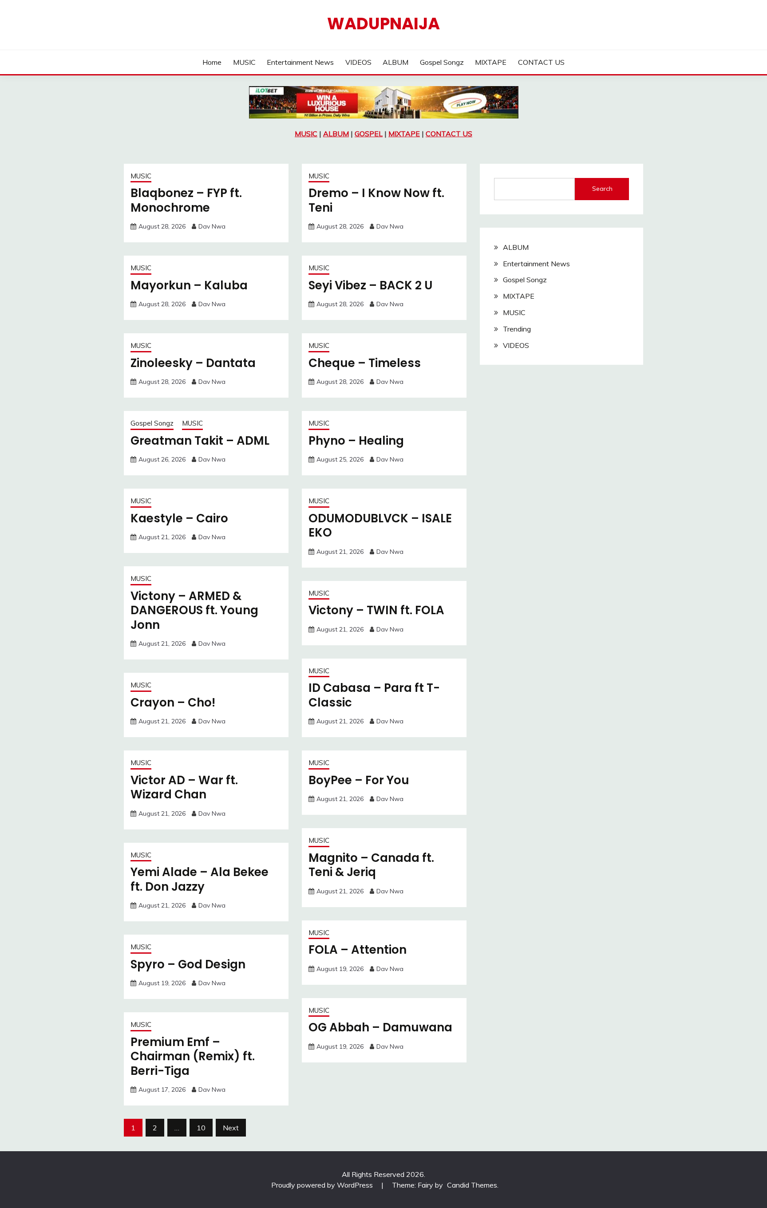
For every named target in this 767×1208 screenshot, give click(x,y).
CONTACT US (541, 62)
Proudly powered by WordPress (323, 1184)
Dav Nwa (211, 226)
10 (201, 1127)
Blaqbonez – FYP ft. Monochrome (186, 200)
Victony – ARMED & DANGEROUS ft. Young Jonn (194, 610)
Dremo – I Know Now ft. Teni (376, 200)
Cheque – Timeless (364, 363)
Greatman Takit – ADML (199, 441)
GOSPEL (369, 133)
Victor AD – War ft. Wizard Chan (184, 787)
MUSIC (244, 62)
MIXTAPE (490, 62)
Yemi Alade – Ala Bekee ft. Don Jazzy (199, 879)
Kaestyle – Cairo (179, 518)
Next (231, 1127)
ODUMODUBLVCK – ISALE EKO (380, 525)
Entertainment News (300, 62)
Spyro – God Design (187, 964)
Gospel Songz (442, 62)
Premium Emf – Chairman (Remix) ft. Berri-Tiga (192, 1056)
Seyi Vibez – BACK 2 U (370, 285)
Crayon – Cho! (172, 703)
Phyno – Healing (356, 441)
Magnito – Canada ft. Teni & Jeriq (371, 865)
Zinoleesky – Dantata (193, 363)
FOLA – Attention (357, 950)
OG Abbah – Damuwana (380, 1027)
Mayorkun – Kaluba (189, 285)
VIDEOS (358, 62)
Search (602, 189)
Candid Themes (472, 1184)
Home (211, 62)
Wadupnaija (383, 23)
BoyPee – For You (358, 780)
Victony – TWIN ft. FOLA (376, 610)
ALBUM (395, 62)
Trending (517, 328)
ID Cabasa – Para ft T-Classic (374, 695)
